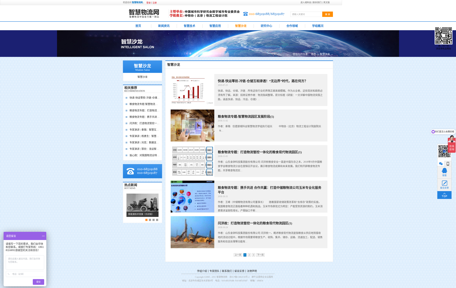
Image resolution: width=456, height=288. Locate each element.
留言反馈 (239, 271)
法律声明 (252, 271)
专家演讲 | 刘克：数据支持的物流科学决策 (144, 142)
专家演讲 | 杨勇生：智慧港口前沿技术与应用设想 (144, 136)
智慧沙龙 (325, 54)
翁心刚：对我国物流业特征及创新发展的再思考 (144, 155)
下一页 (260, 255)
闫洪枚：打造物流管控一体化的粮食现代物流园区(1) (144, 123)
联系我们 (227, 271)
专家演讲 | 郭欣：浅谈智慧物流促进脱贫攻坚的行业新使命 (144, 149)
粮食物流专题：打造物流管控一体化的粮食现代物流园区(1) (144, 110)
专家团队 (214, 271)
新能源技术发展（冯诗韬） (141, 214)
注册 (154, 3)
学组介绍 (202, 271)
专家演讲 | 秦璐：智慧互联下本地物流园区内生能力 (144, 129)
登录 (148, 3)
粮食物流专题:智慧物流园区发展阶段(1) (144, 104)
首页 (138, 25)
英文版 (326, 2)
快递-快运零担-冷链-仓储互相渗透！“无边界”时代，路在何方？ (144, 97)
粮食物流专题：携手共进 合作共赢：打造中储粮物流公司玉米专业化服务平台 (144, 117)
